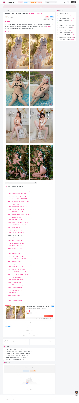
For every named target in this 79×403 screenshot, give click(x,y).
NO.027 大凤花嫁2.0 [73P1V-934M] (16, 232)
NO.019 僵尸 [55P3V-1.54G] (14, 253)
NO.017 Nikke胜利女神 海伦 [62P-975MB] (17, 258)
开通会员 (73, 2)
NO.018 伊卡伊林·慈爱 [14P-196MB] (16, 256)
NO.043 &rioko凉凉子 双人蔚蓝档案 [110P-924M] (19, 191)
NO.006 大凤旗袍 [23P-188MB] (15, 287)
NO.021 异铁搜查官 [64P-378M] (15, 248)
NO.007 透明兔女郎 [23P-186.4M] (15, 285)
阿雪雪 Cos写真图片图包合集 (69, 30)
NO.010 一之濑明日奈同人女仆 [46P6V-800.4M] (18, 277)
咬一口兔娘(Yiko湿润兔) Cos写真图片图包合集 (19, 351)
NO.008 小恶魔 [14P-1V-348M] (14, 282)
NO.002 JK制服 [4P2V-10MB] (14, 298)
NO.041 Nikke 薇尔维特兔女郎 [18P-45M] (17, 196)
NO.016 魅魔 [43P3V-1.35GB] (14, 261)
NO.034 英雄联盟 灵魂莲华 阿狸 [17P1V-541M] (18, 214)
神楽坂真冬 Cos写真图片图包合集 (17, 359)
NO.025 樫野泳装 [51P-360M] (14, 238)
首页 (5, 10)
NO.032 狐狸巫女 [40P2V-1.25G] (15, 219)
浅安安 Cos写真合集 (67, 15)
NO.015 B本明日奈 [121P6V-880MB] (16, 264)
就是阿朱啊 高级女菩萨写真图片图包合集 (18, 355)
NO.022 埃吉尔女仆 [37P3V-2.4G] (15, 245)
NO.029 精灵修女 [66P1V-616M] (15, 227)
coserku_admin (11, 16)
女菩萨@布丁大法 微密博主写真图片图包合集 (19, 353)
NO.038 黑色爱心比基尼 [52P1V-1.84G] (16, 204)
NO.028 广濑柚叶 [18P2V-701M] (15, 230)
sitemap (7, 398)
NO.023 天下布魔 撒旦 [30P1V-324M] (16, 243)
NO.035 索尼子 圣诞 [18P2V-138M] (15, 212)
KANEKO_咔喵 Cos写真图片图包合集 (23, 14)
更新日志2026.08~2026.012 (64, 13)
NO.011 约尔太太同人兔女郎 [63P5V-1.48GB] (18, 274)
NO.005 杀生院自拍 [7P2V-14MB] (15, 290)
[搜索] (35, 183)
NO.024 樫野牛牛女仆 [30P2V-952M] (16, 240)
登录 (62, 2)
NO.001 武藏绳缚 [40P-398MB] (15, 300)
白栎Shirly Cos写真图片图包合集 (16, 357)
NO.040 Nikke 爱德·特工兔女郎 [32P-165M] (17, 198)
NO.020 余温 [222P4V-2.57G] (14, 251)
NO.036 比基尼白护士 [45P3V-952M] (16, 209)
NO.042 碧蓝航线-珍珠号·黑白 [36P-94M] (17, 193)
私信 (52, 16)
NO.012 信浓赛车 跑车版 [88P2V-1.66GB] (17, 272)
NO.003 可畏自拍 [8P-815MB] (14, 295)
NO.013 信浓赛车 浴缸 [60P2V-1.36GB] (16, 269)
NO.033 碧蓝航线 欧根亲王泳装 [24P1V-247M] (18, 217)
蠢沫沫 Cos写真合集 (14, 349)
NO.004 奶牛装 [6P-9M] (13, 292)
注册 (65, 2)
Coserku (9, 10)
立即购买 (48, 316)
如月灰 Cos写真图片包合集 (68, 18)
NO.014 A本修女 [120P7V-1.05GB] (15, 266)
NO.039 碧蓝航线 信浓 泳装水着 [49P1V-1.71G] (18, 201)
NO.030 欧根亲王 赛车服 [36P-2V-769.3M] (17, 225)
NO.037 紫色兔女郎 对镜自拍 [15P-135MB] (17, 206)
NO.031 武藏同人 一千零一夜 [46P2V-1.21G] (18, 222)
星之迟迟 (48, 26)
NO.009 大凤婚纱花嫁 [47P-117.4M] (16, 279)
